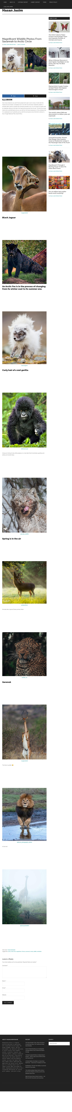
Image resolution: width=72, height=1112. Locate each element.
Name (4, 981)
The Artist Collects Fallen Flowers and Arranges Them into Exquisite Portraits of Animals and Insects (58, 37)
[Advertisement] (24, 27)
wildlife (34, 951)
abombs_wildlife (24, 534)
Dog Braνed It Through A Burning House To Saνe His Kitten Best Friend (57, 166)
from (15, 951)
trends (31, 951)
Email (4, 988)
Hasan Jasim (12, 10)
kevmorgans (24, 365)
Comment (5, 965)
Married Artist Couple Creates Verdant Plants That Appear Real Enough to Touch (58, 87)
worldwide (39, 951)
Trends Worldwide (11, 949)
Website (4, 995)
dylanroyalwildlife (24, 925)
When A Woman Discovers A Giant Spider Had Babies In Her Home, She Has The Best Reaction (59, 62)
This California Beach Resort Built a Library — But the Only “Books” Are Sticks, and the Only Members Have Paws (35, 1072)
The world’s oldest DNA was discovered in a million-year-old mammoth (59, 114)
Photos (23, 951)
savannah (27, 951)
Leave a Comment (21, 44)
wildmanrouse (24, 449)
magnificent (18, 951)
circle (12, 951)
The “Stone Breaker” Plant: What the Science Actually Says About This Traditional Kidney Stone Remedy (34, 1044)
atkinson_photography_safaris (24, 842)
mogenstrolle (24, 213)
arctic (9, 951)
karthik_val (24, 677)
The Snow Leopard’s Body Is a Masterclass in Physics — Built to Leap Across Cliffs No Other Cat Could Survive (35, 1056)
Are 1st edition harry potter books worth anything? (57, 192)
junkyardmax (24, 605)
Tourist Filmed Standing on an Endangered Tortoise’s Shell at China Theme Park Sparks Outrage (34, 1050)
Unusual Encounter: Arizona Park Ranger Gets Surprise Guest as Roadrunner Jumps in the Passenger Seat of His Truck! (59, 140)
